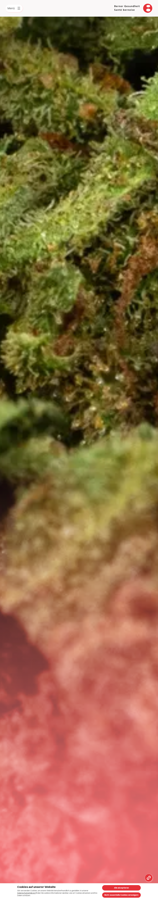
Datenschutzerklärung (26, 893)
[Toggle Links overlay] (148, 878)
